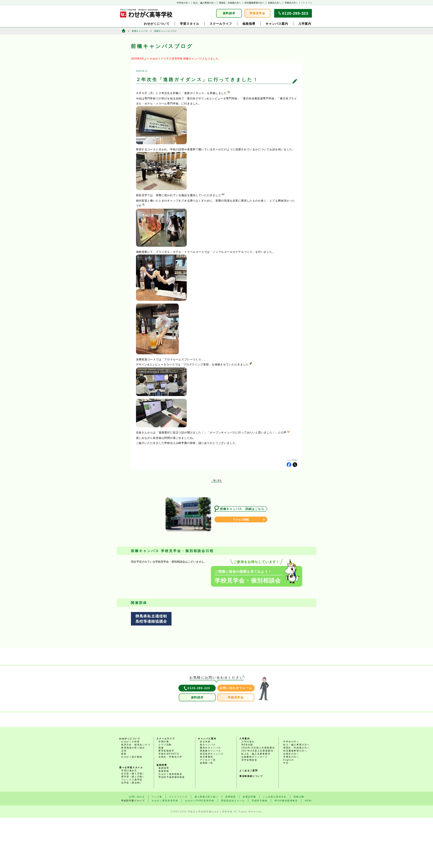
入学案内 (304, 23)
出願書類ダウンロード (254, 757)
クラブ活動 (165, 744)
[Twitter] (295, 464)
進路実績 (163, 771)
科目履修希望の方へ (254, 3)
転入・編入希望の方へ (204, 3)
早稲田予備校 (260, 800)
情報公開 (299, 796)
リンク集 (157, 796)
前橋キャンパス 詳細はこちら (242, 509)
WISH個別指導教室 (286, 800)
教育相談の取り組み (133, 747)
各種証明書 (249, 796)
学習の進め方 (129, 770)
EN (302, 3)
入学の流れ (248, 741)
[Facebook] (289, 464)
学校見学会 (257, 13)
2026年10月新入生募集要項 (258, 747)
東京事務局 (206, 757)
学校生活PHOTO (168, 754)
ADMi (308, 800)
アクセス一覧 (208, 760)
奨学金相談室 (249, 760)
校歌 (124, 754)
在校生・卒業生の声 (170, 757)
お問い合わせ (137, 796)
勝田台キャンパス (210, 747)
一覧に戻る (216, 480)
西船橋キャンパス (210, 750)
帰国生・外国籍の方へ (230, 3)
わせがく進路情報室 (170, 774)
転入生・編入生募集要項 (255, 754)
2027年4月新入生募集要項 (257, 750)
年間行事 (163, 741)
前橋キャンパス (140, 31)
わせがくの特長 (130, 741)
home (123, 30)
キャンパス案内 (277, 23)
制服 (161, 747)
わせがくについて (157, 23)
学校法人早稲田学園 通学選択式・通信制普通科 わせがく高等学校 (146, 13)
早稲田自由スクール (233, 800)
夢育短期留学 (166, 750)
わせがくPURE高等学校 (199, 800)
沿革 (124, 750)
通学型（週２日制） (133, 776)
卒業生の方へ (291, 3)
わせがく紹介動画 (131, 757)
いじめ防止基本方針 (275, 796)
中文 (310, 3)
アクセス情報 (241, 519)
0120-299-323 (295, 13)
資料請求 (229, 13)
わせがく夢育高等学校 (165, 800)
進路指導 (248, 23)
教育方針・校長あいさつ (135, 744)
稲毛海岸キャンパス (212, 754)
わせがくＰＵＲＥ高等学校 (166, 58)
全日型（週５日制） (133, 773)
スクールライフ (221, 23)
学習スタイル (189, 23)
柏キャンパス (208, 744)
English (288, 760)
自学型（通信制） (131, 782)
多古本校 (205, 741)
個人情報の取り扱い (206, 796)
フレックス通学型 (131, 779)
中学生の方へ (183, 3)
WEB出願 (247, 744)
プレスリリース (178, 796)
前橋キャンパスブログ (165, 31)
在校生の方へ (274, 3)
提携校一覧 (206, 763)
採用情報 (230, 796)
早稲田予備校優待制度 (171, 777)
